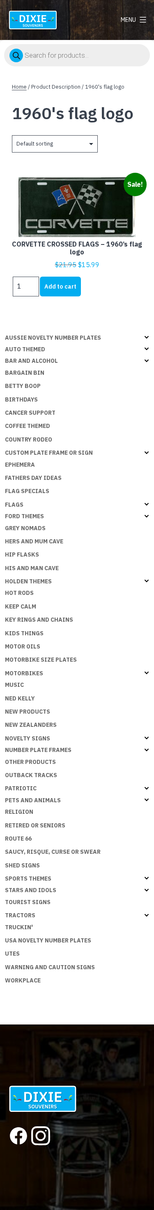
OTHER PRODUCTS (30, 762)
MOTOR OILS (22, 646)
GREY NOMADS (25, 528)
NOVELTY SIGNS (27, 738)
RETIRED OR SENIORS (35, 825)
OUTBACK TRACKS (31, 775)
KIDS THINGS (24, 633)
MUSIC (14, 684)
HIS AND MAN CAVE (32, 568)
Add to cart (60, 286)
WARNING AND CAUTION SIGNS (50, 967)
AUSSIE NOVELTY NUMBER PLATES (53, 337)
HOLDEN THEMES (28, 581)
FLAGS (14, 504)
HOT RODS (19, 593)
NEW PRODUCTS (27, 711)
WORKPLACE (23, 980)
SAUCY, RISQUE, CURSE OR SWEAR (53, 851)
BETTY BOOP (23, 386)
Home (19, 86)
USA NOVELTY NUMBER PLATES (48, 940)
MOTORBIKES (24, 673)
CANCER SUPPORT (30, 412)
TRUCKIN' (19, 927)
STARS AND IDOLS (30, 890)
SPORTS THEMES (28, 878)
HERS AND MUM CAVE (34, 541)
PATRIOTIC (21, 788)
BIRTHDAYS (21, 399)
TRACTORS (20, 915)
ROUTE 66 (18, 838)
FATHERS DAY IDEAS (33, 478)
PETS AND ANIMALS (33, 800)
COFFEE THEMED (27, 426)
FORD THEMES (24, 516)
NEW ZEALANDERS (31, 724)
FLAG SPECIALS (27, 491)
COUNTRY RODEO (28, 439)
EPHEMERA (20, 464)
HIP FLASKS (22, 554)
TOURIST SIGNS (28, 902)
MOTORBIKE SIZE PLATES (41, 659)
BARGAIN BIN (24, 372)
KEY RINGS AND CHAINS (39, 619)
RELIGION (19, 811)
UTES (12, 953)
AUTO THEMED (25, 349)
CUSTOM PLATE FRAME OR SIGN (49, 452)
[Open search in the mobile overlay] (77, 55)
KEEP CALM (20, 606)
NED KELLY (20, 698)
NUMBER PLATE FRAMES (38, 750)
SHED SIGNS (22, 865)
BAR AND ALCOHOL (31, 360)
